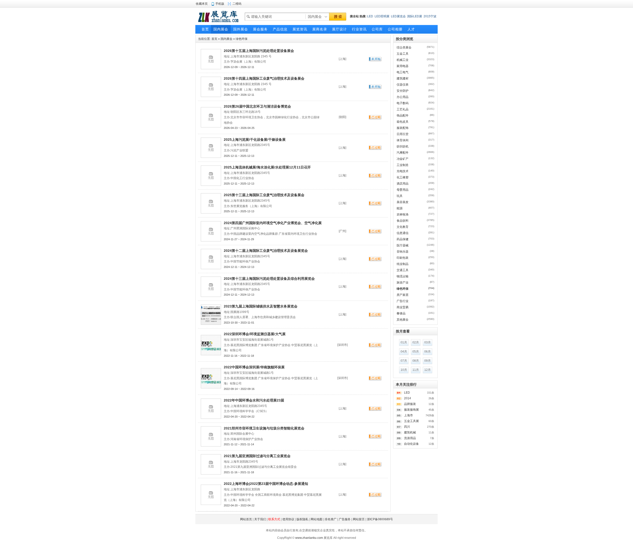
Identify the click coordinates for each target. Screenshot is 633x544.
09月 (427, 360)
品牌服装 (410, 404)
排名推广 (331, 519)
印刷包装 (402, 258)
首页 (214, 39)
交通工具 (402, 270)
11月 (415, 370)
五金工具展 (411, 421)
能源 (400, 208)
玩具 (400, 196)
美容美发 (402, 202)
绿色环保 (242, 39)
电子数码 (402, 103)
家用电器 (402, 66)
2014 (407, 398)
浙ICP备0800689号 (380, 519)
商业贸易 (402, 307)
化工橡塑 (402, 177)
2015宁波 (430, 16)
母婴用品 (402, 189)
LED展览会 (398, 16)
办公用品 (402, 97)
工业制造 (402, 165)
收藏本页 (202, 3)
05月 (415, 351)
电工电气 (402, 72)
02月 (415, 342)
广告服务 (345, 519)
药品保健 (402, 239)
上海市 (408, 415)
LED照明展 (382, 16)
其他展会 (402, 319)
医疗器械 (402, 245)
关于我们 (260, 519)
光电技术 (402, 171)
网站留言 (359, 519)
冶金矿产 (402, 159)
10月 (404, 370)
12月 (427, 370)
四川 (407, 426)
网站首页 (246, 519)
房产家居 (402, 295)
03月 (427, 342)
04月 (404, 351)
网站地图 (316, 519)
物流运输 (402, 276)
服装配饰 (402, 128)
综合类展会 (404, 47)
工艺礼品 (402, 109)
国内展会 (226, 39)
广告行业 (402, 301)
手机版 (219, 3)
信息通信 (402, 233)
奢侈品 (401, 313)
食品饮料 (402, 220)
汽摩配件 (402, 152)
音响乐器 (402, 251)
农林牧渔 (402, 214)
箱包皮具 (402, 121)
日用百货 (402, 134)
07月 (404, 360)
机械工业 (402, 60)
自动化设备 (411, 444)
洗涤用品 (410, 438)
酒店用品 (402, 183)
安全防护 (402, 91)
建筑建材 (402, 78)
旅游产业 (402, 282)
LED (370, 16)
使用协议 (288, 519)
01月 (404, 342)
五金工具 (402, 53)
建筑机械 (410, 432)
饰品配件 (402, 115)
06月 (427, 351)
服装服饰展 (411, 409)
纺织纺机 (402, 146)
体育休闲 (402, 140)
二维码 (236, 3)
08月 (415, 360)
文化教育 (402, 227)
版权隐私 (302, 519)
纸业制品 (402, 264)
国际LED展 (414, 16)
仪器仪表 (402, 84)
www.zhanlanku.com (309, 538)
